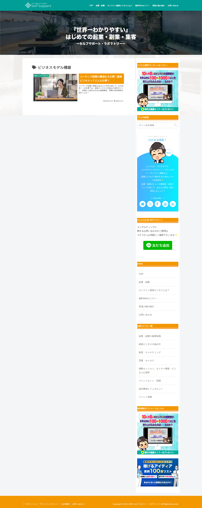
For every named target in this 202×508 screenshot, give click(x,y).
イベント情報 (145, 397)
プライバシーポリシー (49, 504)
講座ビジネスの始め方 (150, 344)
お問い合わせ (145, 315)
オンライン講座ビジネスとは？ (154, 290)
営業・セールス (146, 360)
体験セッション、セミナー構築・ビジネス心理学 (157, 370)
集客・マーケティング (150, 352)
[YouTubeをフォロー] (165, 204)
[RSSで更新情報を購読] (173, 204)
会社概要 (65, 504)
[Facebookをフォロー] (158, 204)
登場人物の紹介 (146, 306)
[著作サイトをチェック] (142, 204)
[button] (175, 125)
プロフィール (31, 504)
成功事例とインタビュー (151, 389)
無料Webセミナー (148, 298)
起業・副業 (144, 282)
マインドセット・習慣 (150, 381)
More (169, 153)
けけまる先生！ (158, 140)
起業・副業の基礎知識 (150, 336)
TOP (141, 274)
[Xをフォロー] (150, 204)
